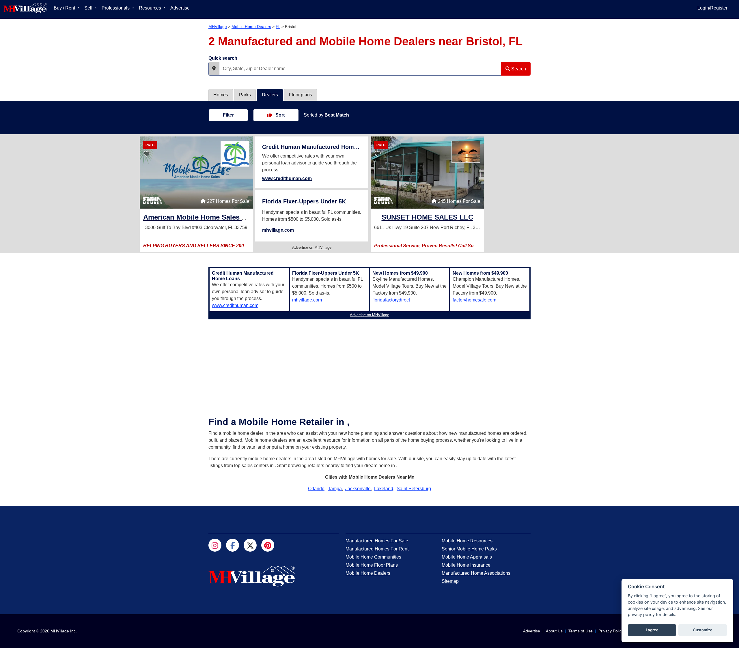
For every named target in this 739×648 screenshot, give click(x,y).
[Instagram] (214, 545)
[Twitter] (250, 545)
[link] (222, 218)
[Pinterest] (267, 545)
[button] (213, 69)
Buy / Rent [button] (65, 7)
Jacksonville (358, 488)
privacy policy (641, 614)
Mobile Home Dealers (251, 26)
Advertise (180, 7)
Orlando (316, 488)
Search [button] (518, 68)
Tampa (335, 488)
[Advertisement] (369, 362)
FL (278, 26)
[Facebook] (232, 545)
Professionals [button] (116, 7)
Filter (228, 115)
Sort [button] (279, 115)
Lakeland (383, 488)
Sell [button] (89, 7)
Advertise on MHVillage (311, 247)
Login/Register (712, 7)
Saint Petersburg (414, 488)
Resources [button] (150, 7)
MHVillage (217, 26)
